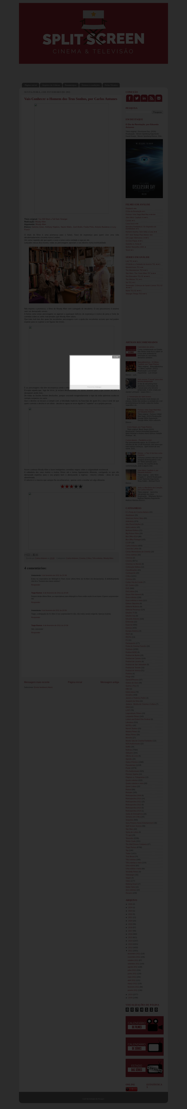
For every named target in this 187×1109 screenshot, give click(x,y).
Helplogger (98, 387)
